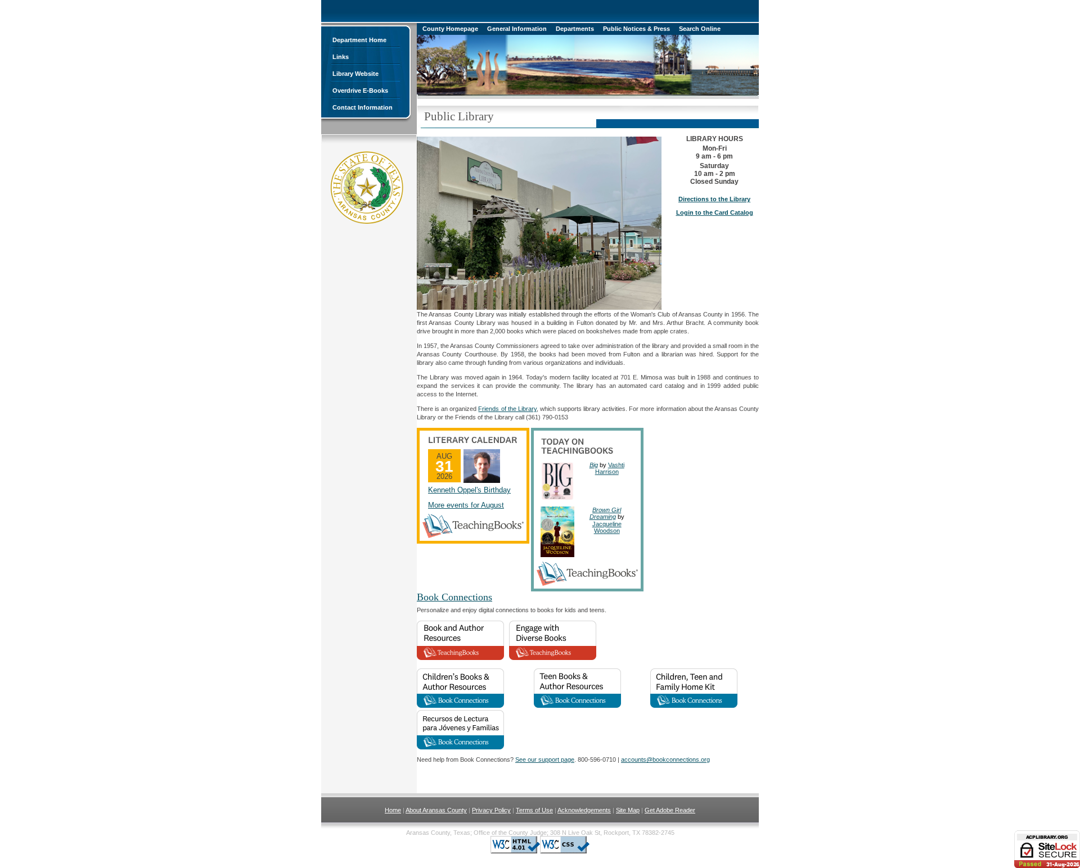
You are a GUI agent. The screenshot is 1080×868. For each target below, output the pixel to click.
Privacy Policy (491, 810)
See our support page (544, 759)
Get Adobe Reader (670, 810)
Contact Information (362, 107)
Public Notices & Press (636, 28)
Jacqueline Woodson (607, 527)
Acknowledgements (584, 810)
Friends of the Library (507, 408)
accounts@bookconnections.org (665, 759)
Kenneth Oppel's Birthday (469, 490)
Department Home (359, 40)
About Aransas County (436, 810)
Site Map (628, 810)
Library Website (355, 73)
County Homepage (450, 28)
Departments (575, 28)
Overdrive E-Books (360, 90)
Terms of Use (534, 810)
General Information (517, 28)
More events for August (466, 505)
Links (340, 56)
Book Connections (454, 597)
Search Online (700, 28)
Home (393, 810)
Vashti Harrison (609, 468)
